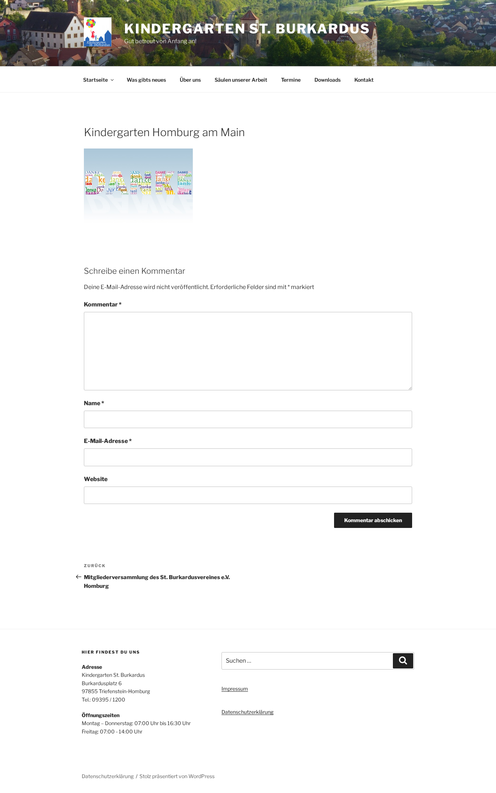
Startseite (95, 80)
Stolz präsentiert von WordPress (177, 776)
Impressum (234, 689)
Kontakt (364, 80)
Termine (291, 80)
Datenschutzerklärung (247, 712)
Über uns (190, 80)
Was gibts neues (146, 80)
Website (95, 479)
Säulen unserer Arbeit (241, 80)
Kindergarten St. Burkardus (247, 29)
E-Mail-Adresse (108, 441)
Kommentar (103, 304)
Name (94, 403)
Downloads (327, 80)
